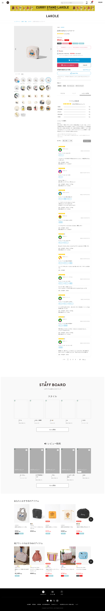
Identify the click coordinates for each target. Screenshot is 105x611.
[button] (51, 49)
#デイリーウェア (79, 85)
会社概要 (29, 604)
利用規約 (34, 604)
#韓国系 (59, 85)
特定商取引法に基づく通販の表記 (67, 604)
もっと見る (52, 429)
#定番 (64, 85)
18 (79, 359)
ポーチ (29, 21)
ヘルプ (76, 604)
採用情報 (39, 604)
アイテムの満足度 (74, 101)
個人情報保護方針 (46, 604)
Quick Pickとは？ (87, 69)
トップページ (17, 21)
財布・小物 (24, 21)
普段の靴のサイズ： (62, 163)
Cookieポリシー (54, 604)
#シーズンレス (70, 85)
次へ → (84, 359)
